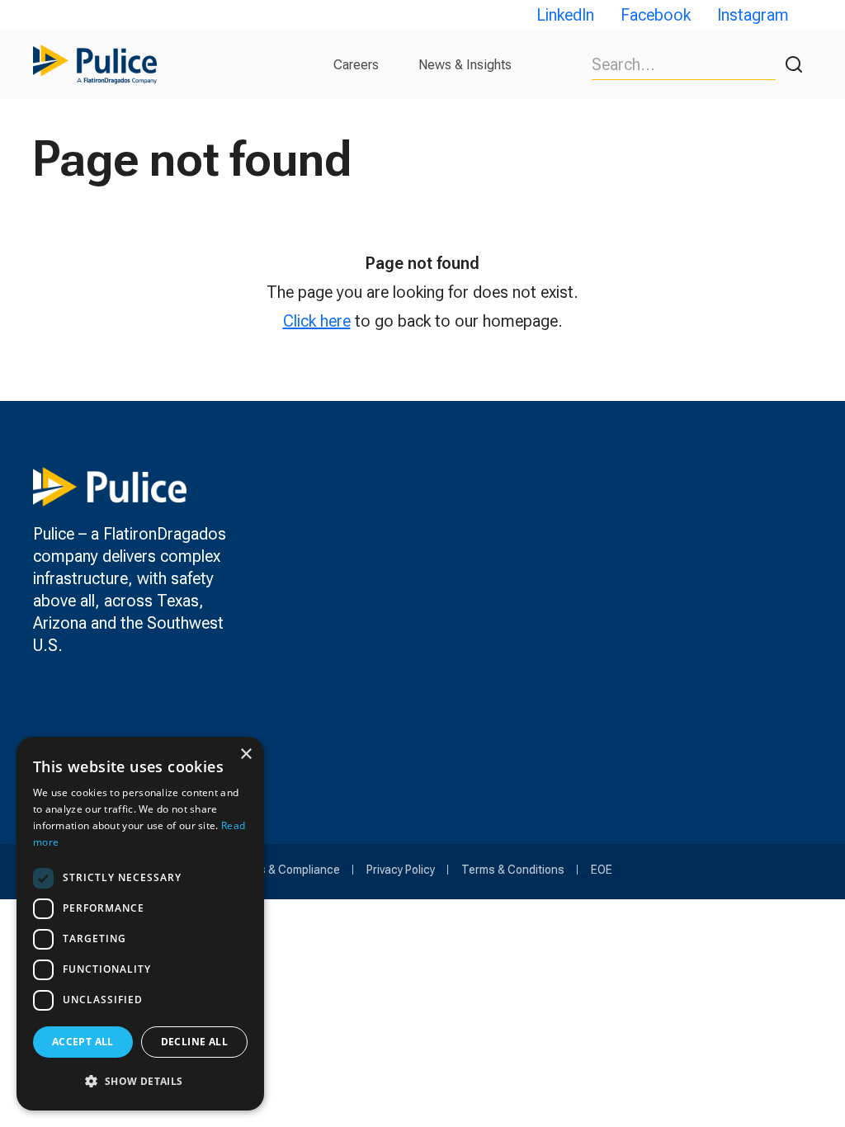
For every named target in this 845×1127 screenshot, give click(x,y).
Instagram (753, 15)
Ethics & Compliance (286, 869)
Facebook (656, 15)
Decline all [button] (194, 1042)
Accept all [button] (83, 1042)
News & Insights (465, 65)
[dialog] (140, 923)
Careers (356, 65)
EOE (601, 869)
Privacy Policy (400, 869)
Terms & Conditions (512, 869)
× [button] (245, 754)
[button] (140, 1081)
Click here (317, 321)
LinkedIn (565, 15)
